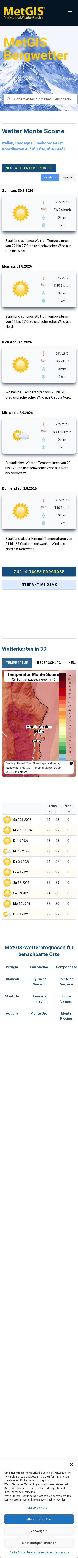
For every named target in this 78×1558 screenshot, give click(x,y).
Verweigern (39, 1531)
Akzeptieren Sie (39, 1519)
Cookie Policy (17, 1552)
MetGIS (26, 767)
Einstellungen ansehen (39, 1543)
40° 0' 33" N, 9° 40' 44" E (45, 149)
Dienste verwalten (38, 1507)
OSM (58, 767)
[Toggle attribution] (71, 763)
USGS (9, 772)
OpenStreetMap (35, 763)
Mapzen (49, 767)
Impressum (62, 1552)
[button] (71, 1464)
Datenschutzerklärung (40, 1552)
